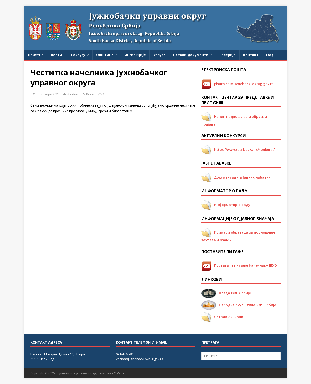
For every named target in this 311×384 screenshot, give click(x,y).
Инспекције (135, 54)
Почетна (35, 54)
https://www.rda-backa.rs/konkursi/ (243, 149)
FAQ (269, 54)
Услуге (159, 54)
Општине (104, 54)
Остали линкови (227, 317)
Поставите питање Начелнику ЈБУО (244, 265)
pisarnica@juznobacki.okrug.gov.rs (242, 83)
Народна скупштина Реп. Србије (246, 305)
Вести (56, 54)
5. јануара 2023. (48, 94)
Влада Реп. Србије (233, 293)
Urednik (72, 94)
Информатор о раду (230, 204)
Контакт (251, 54)
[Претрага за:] (241, 355)
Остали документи (190, 54)
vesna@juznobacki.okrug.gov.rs (139, 359)
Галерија (227, 54)
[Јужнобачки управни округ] (155, 47)
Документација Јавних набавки (241, 177)
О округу (77, 54)
